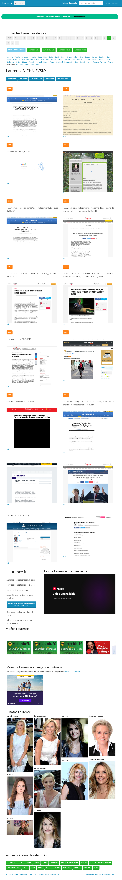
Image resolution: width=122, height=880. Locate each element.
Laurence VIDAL (48, 50)
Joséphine (11, 862)
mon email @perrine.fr (69, 862)
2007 (65, 88)
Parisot (31, 62)
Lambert (101, 59)
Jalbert (60, 59)
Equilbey (102, 57)
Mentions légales (108, 874)
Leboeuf (87, 59)
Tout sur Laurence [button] (111, 3)
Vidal (21, 64)
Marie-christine (13, 867)
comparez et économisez (73, 671)
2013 (9, 332)
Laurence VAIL (33, 50)
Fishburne (17, 59)
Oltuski (24, 62)
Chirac (69, 57)
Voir (8, 137)
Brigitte (77, 867)
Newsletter (90, 874)
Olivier (18, 62)
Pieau (52, 62)
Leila (33, 867)
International (54, 874)
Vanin (32, 64)
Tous (10, 38)
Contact (98, 874)
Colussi (87, 57)
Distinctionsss (36, 78)
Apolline (87, 867)
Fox (23, 59)
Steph (45, 862)
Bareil (57, 57)
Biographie (12, 78)
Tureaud (103, 62)
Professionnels (43, 874)
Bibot (45, 57)
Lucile (25, 867)
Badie (51, 57)
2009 (9, 145)
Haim (47, 59)
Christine (66, 867)
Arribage (24, 57)
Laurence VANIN (80, 50)
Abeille (17, 57)
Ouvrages (23, 78)
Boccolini (33, 57)
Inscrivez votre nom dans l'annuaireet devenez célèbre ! (21, 604)
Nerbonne (10, 62)
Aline (96, 867)
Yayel (38, 64)
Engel (109, 57)
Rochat (82, 62)
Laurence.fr (7, 3)
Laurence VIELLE (64, 50)
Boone (63, 57)
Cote (81, 57)
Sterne (89, 62)
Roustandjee (69, 62)
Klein (73, 59)
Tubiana (96, 62)
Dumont (94, 57)
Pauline (84, 862)
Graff (42, 59)
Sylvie (37, 862)
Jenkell (67, 59)
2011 (65, 145)
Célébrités (19, 3)
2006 (9, 88)
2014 (65, 332)
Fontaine (29, 59)
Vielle (27, 64)
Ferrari (9, 59)
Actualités (24, 874)
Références (50, 78)
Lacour (94, 59)
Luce (20, 862)
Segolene (54, 862)
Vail (17, 64)
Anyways (10, 57)
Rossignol (59, 62)
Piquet (46, 62)
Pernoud (38, 62)
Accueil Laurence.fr (13, 874)
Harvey (54, 59)
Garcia (37, 59)
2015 (9, 395)
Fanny (48, 867)
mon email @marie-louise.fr (100, 862)
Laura (40, 867)
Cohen (76, 57)
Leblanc (108, 59)
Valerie (28, 862)
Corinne (57, 867)
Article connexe (63, 78)
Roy (77, 62)
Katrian (79, 59)
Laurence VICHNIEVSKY (16, 50)
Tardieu (110, 62)
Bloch (39, 57)
